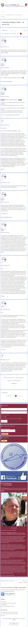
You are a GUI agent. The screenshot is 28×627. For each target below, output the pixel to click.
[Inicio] (14, 4)
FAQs (3, 615)
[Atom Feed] (14, 623)
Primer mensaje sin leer (6, 33)
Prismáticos (2, 16)
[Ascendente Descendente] (14, 383)
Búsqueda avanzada (25, 30)
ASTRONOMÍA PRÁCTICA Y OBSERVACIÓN (13, 14)
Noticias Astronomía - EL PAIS (8, 606)
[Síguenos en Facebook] (10, 623)
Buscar (23, 30)
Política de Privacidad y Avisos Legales (10, 612)
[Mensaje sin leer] (1, 46)
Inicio (3, 14)
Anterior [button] (17, 33)
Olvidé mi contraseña (5, 414)
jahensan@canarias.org (16, 110)
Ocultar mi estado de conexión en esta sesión (10, 418)
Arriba (26, 580)
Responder (5, 30)
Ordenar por (9, 380)
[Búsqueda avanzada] (26, 11)
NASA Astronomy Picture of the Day (9, 603)
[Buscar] (24, 11)
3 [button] (22, 33)
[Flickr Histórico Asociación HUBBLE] (17, 623)
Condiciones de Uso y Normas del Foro (10, 613)
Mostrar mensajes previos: (9, 377)
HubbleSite (4, 604)
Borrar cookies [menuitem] (24, 582)
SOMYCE (4, 601)
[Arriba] (26, 54)
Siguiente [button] (26, 33)
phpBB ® (10, 618)
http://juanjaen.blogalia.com (6, 81)
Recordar (3, 416)
